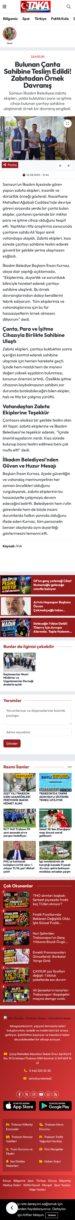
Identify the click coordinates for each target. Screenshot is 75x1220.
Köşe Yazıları (37, 1189)
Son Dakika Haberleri (15, 1163)
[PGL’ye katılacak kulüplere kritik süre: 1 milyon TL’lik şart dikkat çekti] (19, 850)
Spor (26, 18)
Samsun (37, 56)
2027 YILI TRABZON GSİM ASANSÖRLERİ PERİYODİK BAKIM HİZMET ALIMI (16, 798)
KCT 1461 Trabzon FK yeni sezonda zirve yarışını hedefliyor (16, 832)
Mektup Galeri (12, 1185)
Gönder (12, 743)
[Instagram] (34, 1094)
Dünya (52, 1181)
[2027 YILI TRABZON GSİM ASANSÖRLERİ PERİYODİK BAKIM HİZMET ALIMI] (19, 782)
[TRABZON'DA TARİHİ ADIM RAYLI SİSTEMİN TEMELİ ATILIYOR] (55, 782)
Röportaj (65, 1181)
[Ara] (68, 6)
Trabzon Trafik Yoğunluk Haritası (51, 1139)
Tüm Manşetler (53, 1149)
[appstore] (20, 1106)
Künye (7, 1181)
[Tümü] (70, 767)
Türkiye (40, 18)
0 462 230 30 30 (40, 1071)
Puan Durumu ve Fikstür (19, 1151)
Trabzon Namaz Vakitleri (19, 1139)
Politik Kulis (60, 18)
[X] (26, 1094)
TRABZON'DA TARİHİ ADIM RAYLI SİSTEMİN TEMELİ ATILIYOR (53, 797)
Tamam (52, 1215)
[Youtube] (41, 1094)
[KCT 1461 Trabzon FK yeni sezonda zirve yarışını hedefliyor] (19, 817)
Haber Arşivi (52, 1161)
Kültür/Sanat (31, 1185)
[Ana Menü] (4, 7)
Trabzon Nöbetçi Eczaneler (19, 1127)
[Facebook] (19, 1094)
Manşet (47, 1185)
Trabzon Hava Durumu (51, 1127)
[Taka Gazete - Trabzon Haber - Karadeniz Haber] (36, 6)
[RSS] (55, 1094)
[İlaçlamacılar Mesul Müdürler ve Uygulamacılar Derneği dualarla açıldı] (19, 662)
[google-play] (55, 1106)
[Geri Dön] (12, 1208)
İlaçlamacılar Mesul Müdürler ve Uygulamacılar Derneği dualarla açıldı (18, 679)
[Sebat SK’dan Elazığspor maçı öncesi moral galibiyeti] (55, 817)
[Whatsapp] (48, 1094)
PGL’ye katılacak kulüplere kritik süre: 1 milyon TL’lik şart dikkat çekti (19, 866)
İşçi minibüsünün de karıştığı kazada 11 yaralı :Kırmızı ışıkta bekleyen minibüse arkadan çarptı (55, 866)
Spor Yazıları (62, 1185)
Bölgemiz (10, 18)
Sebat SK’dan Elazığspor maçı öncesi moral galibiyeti (55, 832)
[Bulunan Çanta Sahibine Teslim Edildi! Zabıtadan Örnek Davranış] (37, 138)
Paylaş (12, 165)
